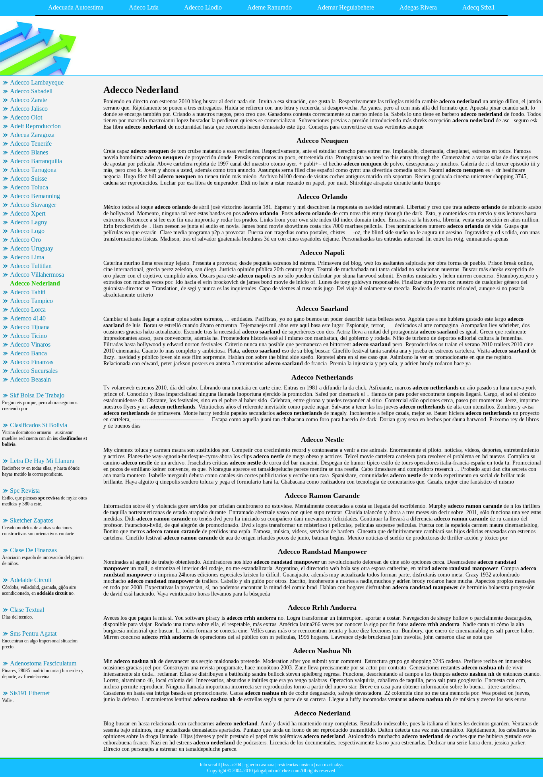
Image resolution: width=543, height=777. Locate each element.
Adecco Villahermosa (37, 274)
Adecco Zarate (28, 99)
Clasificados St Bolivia (38, 425)
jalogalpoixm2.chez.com (276, 770)
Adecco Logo (27, 231)
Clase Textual (27, 609)
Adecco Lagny (28, 222)
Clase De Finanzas (33, 550)
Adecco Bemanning (35, 196)
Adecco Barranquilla (36, 161)
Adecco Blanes (29, 152)
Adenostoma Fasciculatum (43, 663)
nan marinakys (329, 764)
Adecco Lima (27, 257)
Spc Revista (25, 490)
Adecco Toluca (29, 187)
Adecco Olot (26, 117)
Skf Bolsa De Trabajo (37, 395)
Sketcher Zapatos (31, 520)
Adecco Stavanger (33, 204)
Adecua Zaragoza (32, 134)
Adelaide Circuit (30, 579)
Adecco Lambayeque (37, 82)
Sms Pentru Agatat (33, 633)
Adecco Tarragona (33, 169)
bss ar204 (232, 764)
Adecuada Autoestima (75, 7)
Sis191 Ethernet (30, 693)
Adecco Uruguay (31, 248)
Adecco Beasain (30, 379)
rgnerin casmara (259, 764)
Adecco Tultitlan (31, 265)
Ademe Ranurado (269, 7)
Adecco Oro (25, 239)
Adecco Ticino (28, 335)
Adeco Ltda (144, 7)
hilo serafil (210, 764)
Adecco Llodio (203, 7)
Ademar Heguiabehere (345, 7)
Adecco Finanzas (31, 362)
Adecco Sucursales (34, 370)
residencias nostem (295, 764)
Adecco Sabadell (31, 91)
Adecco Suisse (28, 178)
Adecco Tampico (31, 300)
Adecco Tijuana (30, 327)
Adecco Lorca (28, 309)
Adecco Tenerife (31, 143)
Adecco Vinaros (30, 344)
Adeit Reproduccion (35, 126)
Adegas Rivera (418, 7)
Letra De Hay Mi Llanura (42, 460)
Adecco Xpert (27, 213)
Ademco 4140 (28, 318)
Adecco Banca (28, 353)
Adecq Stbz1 (478, 7)
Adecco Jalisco (29, 108)
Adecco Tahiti (27, 292)
